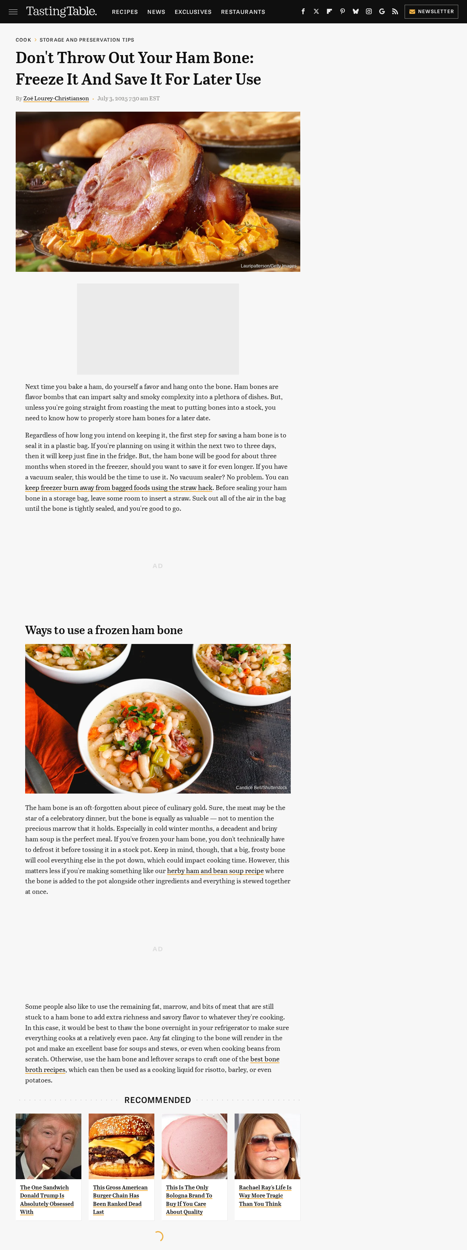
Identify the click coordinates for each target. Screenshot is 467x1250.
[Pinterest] (342, 12)
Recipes (125, 11)
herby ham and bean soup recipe (215, 870)
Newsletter (436, 11)
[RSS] (395, 12)
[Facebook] (303, 12)
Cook (23, 39)
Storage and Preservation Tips (87, 39)
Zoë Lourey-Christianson (56, 98)
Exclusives (193, 11)
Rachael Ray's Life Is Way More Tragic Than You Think (265, 1195)
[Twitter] (316, 12)
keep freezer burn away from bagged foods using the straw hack (118, 487)
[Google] (382, 12)
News (156, 11)
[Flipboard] (329, 12)
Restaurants (243, 11)
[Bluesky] (355, 12)
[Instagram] (369, 12)
